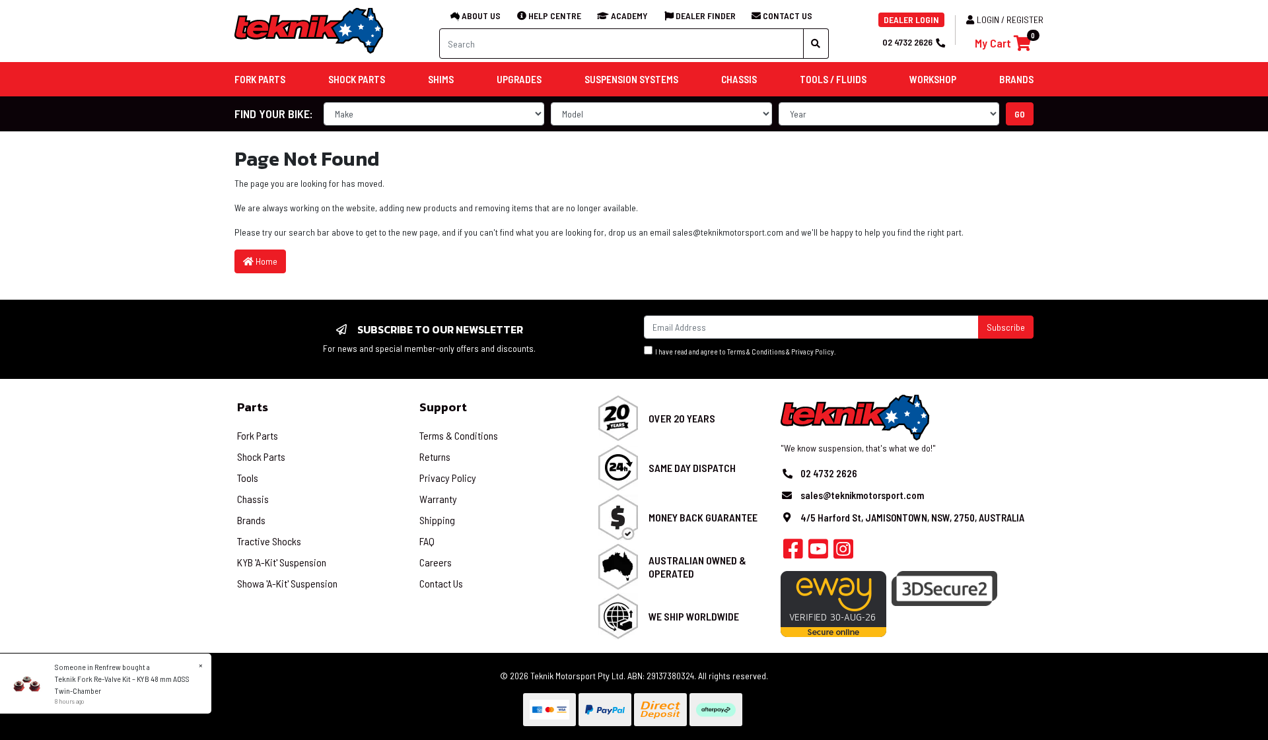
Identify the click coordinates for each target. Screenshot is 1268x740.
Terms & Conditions (756, 351)
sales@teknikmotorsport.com (728, 232)
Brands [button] (1016, 79)
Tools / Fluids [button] (833, 79)
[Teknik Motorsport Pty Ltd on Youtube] (818, 552)
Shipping (437, 520)
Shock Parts (261, 456)
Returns (434, 456)
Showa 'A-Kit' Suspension (287, 583)
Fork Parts (257, 435)
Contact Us (441, 583)
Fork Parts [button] (259, 79)
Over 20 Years (682, 418)
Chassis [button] (739, 79)
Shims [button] (441, 79)
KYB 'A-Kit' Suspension (281, 562)
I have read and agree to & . (744, 351)
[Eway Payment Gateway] (833, 602)
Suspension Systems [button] (631, 79)
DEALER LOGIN (911, 19)
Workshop (932, 79)
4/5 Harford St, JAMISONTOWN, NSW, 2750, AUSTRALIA (912, 517)
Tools (247, 477)
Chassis (253, 498)
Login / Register (1010, 19)
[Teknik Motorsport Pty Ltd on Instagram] (843, 552)
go (1019, 113)
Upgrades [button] (519, 79)
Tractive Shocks (269, 541)
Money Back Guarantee (703, 517)
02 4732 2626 (907, 42)
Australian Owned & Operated (697, 566)
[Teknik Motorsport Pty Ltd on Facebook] (793, 552)
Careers (435, 562)
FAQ (427, 541)
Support (443, 407)
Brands (251, 520)
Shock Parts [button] (356, 79)
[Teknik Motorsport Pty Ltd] (309, 30)
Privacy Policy (812, 351)
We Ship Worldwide (694, 616)
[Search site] (816, 43)
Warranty (438, 498)
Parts (252, 407)
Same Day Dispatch (692, 467)
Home (265, 261)
